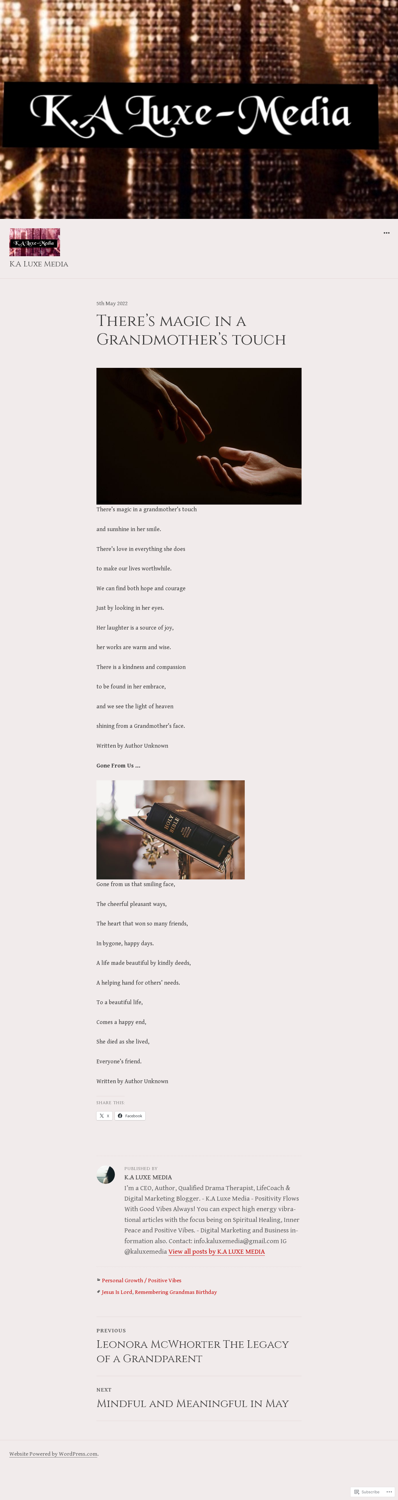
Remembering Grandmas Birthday (176, 1292)
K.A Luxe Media (38, 264)
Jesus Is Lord (117, 1292)
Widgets (386, 237)
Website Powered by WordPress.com (53, 1454)
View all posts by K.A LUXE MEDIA (216, 1252)
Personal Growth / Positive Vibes (142, 1280)
